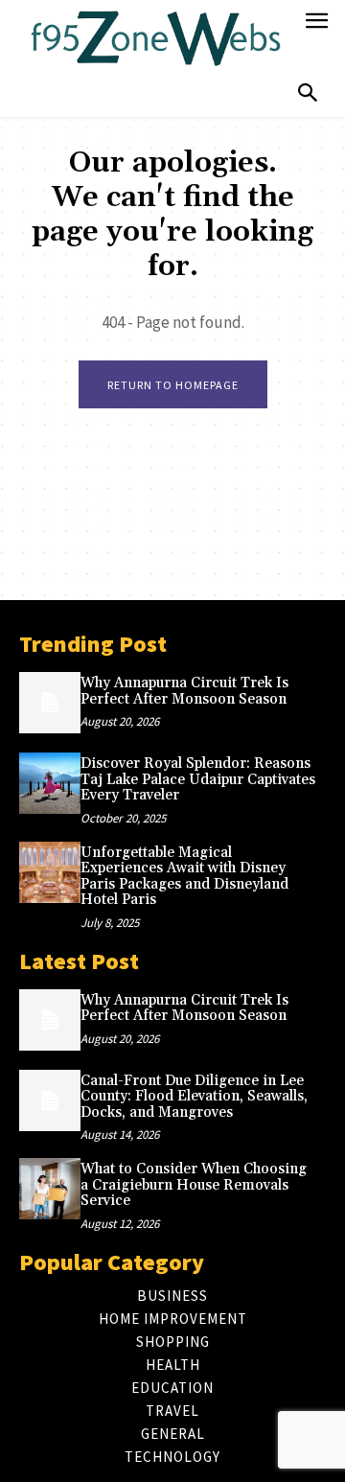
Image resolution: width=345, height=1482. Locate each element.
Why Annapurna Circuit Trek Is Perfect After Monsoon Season (184, 691)
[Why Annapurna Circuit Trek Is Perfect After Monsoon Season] (49, 702)
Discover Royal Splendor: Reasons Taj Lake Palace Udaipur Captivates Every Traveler (197, 779)
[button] (308, 94)
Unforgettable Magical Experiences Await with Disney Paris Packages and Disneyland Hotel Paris (184, 877)
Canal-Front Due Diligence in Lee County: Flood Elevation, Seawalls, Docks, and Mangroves (194, 1097)
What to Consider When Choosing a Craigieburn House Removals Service (193, 1185)
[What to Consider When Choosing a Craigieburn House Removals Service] (49, 1188)
